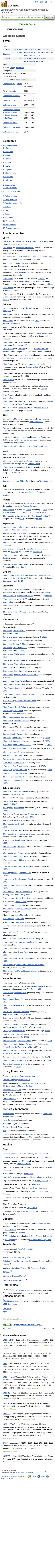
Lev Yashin (20, 905)
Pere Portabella (21, 681)
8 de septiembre (9, 1041)
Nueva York (23, 401)
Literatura (7, 1276)
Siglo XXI (42, 58)
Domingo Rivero (24, 1041)
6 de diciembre (9, 965)
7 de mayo (7, 1012)
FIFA (9, 470)
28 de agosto (8, 510)
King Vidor (28, 1174)
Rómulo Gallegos (30, 506)
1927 (21, 49)
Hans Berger (8, 1120)
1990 (22, 894)
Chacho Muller (19, 631)
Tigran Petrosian (20, 770)
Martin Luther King (22, 654)
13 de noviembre (10, 958)
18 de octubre (8, 892)
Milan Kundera (18, 730)
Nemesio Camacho (21, 1012)
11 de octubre (8, 879)
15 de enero (8, 654)
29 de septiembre (10, 564)
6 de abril (7, 734)
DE (46, 2)
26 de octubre (8, 1060)
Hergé (51, 284)
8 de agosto (8, 820)
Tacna (28, 510)
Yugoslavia (20, 248)
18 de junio (7, 773)
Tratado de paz (45, 481)
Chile (17, 437)
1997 (5, 827)
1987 (5, 810)
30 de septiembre (10, 873)
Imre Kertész (22, 938)
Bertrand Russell (10, 1127)
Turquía (44, 389)
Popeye (6, 300)
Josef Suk (18, 820)
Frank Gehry (20, 707)
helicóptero (37, 552)
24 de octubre (8, 575)
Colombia (7, 545)
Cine (12, 68)
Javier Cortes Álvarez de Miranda (30, 965)
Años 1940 (28, 55)
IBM (4, 1131)
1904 (7, 995)
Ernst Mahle (18, 640)
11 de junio (7, 762)
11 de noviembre (10, 942)
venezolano (17, 506)
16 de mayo (8, 461)
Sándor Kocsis (25, 873)
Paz (4, 1280)
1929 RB (6, 1393)
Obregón (16, 323)
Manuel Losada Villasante (28, 971)
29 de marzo (8, 720)
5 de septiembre (9, 533)
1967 (29, 713)
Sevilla (22, 457)
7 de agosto (8, 814)
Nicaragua (20, 241)
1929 (5, 1304)
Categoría (7, 1309)
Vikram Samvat (11, 112)
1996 (7, 677)
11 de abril (7, 437)
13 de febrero (8, 342)
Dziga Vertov (32, 1208)
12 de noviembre (10, 948)
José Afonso (19, 808)
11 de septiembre (10, 549)
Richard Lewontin (21, 720)
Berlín (22, 527)
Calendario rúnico (10, 132)
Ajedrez (8, 1223)
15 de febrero (8, 364)
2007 (48, 830)
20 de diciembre (9, 971)
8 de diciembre (9, 1064)
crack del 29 (18, 581)
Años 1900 (23, 52)
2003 (5, 869)
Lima (17, 481)
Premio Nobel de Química (13, 1047)
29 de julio (7, 798)
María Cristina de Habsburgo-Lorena (29, 986)
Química (6, 1261)
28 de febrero (8, 707)
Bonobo (28, 1134)
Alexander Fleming (25, 596)
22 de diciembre (9, 589)
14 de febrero (8, 349)
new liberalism (27, 1027)
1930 (39, 49)
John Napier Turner (20, 759)
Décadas (6, 54)
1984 (50, 770)
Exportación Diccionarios (9, 1476)
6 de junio (7, 755)
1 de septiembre (9, 527)
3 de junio (7, 481)
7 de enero (7, 257)
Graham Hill (20, 688)
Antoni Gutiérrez (21, 660)
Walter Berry (17, 738)
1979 (5, 875)
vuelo (21, 519)
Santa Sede (41, 333)
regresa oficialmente (30, 512)
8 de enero (7, 263)
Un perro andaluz (10, 1154)
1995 (49, 745)
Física (5, 1257)
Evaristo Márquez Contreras (26, 675)
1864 (5, 1008)
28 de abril (7, 446)
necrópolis (7, 311)
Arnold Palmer (24, 853)
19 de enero (8, 660)
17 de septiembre (10, 860)
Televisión (20, 68)
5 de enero (7, 648)
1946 (45, 1223)
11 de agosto (8, 503)
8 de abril (7, 738)
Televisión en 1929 (26, 1249)
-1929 (5, 1443)
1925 (30, 1047)
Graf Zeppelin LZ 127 (40, 516)
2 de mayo (7, 1005)
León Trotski (8, 398)
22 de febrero (8, 401)
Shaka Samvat (11, 115)
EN (41, 2)
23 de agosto (8, 824)
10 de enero (8, 269)
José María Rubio (20, 1005)
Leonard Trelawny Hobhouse (25, 1024)
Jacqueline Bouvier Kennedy (24, 791)
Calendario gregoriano (12, 84)
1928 (26, 49)
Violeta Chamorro (22, 892)
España (18, 454)
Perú (28, 481)
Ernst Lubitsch (45, 1157)
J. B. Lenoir (18, 711)
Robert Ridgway (21, 999)
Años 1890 (14, 52)
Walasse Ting (21, 885)
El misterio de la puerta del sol (15, 1211)
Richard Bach (18, 777)
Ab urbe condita (9, 91)
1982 (49, 684)
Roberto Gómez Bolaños (25, 701)
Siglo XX (32, 58)
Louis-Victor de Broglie (18, 1257)
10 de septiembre (10, 853)
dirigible (20, 516)
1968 (5, 657)
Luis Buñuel (43, 1154)
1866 (48, 1060)
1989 (44, 637)
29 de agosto (8, 516)
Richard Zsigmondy (27, 1044)
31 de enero (8, 671)
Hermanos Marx (23, 1164)
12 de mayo (8, 752)
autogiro (14, 552)
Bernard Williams (26, 866)
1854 (47, 1057)
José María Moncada (34, 241)
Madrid (29, 503)
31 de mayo (8, 1018)
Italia (22, 605)
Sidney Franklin (41, 1181)
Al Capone (26, 351)
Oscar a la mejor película (41, 1177)
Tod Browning (36, 1184)
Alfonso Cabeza (23, 932)
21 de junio (7, 1024)
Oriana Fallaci (19, 780)
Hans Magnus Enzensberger (30, 942)
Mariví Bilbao (19, 664)
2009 (24, 967)
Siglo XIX (22, 58)
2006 (47, 660)
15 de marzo (8, 993)
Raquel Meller (32, 367)
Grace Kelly (23, 952)
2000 (15, 633)
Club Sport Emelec (41, 446)
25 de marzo (8, 999)
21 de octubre (8, 898)
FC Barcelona (19, 1232)
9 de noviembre (9, 932)
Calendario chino (10, 100)
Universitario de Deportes (40, 1240)
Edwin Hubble (8, 1114)
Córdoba (6, 1086)
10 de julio (7, 489)
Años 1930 (50, 52)
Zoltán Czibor (20, 824)
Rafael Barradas (9, 1099)
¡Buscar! (49, 17)
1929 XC (6, 1414)
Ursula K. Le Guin (22, 898)
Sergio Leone (18, 637)
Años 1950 (36, 55)
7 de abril (7, 428)
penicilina (48, 596)
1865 (37, 1047)
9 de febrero (8, 314)
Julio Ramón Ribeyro (23, 840)
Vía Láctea (47, 1114)
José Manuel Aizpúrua (12, 1090)
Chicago (21, 349)
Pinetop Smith (20, 993)
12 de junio (7, 766)
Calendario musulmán (12, 127)
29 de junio (7, 780)
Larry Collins (23, 856)
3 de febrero (8, 675)
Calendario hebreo (11, 105)
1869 (28, 1014)
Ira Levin (18, 830)
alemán (27, 516)
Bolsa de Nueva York (21, 578)
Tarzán (33, 257)
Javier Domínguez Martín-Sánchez (30, 694)
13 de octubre (8, 885)
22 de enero (8, 664)
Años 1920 (40, 52)
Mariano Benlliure (25, 1086)
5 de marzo (7, 711)
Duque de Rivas (37, 1083)
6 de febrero (8, 986)
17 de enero (8, 294)
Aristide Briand (23, 533)
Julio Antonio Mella (27, 272)
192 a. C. (46, 1328)
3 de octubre (8, 1050)
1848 (47, 1031)
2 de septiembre (9, 846)
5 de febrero (8, 308)
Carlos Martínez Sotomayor (25, 814)
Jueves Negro (43, 575)
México (20, 269)
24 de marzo (8, 717)
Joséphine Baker (22, 358)
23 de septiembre (10, 1044)
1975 (5, 691)
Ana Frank (17, 766)
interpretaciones (15, 29)
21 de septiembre (10, 866)
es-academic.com (10, 4)
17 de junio (7, 770)
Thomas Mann (18, 1276)
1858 (39, 989)
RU (36, 2)
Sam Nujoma (19, 752)
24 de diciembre (9, 612)
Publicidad (29, 1472)
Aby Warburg (20, 1060)
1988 (7, 849)
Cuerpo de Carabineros (27, 440)
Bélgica (41, 279)
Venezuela (22, 408)
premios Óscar (34, 464)
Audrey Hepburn (19, 748)
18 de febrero (8, 380)
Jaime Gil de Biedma (27, 958)
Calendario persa (10, 123)
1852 (50, 1041)
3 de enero (7, 637)
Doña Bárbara (24, 1080)
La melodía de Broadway (13, 1177)
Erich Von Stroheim (38, 1188)
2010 (5, 888)
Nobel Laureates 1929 (22, 1290)
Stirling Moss (24, 860)
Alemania (29, 355)
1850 (5, 1002)
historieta (25, 281)
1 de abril (7, 419)
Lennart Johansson (25, 926)
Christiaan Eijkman (19, 1268)
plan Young (45, 592)
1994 (22, 650)
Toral (37, 321)
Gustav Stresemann (22, 1050)
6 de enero (7, 248)
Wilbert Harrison (20, 648)
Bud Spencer (20, 922)
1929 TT (6, 1456)
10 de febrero (10, 1230)
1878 (29, 1053)
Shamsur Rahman (23, 909)
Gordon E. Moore (20, 644)
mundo (39, 519)
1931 (43, 49)
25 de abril (7, 741)
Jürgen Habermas (20, 773)
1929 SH (6, 1403)
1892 (40, 1223)
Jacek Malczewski (22, 1057)
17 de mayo (8, 467)
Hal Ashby (21, 846)
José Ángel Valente (21, 741)
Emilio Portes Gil (36, 422)
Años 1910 (31, 52)
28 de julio (7, 791)
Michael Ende (24, 948)
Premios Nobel (12, 1252)
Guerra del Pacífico (13, 512)
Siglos (7, 58)
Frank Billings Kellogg (16, 1280)
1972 (5, 882)
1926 (16, 49)
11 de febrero (8, 327)
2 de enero (7, 631)
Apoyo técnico (20, 1472)
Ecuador (18, 446)
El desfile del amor (10, 1157)
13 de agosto (8, 1034)
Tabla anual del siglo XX (32, 61)
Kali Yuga (8, 118)
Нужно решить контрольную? (27, 1325)
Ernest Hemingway (11, 1076)
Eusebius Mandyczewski (25, 1034)
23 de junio (7, 777)
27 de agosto (8, 830)
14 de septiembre (10, 856)
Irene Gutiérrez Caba (22, 745)
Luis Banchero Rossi (24, 879)
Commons (12, 1304)
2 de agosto (8, 808)
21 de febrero (8, 395)
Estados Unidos (23, 461)
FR (51, 2)
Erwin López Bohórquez (25, 834)
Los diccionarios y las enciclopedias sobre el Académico (24, 11)
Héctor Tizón (20, 902)
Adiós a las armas (27, 1076)
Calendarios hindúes (11, 110)
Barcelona (30, 308)
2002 (14, 804)
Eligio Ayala (49, 564)
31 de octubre (8, 919)
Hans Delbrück (18, 1031)
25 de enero (8, 667)
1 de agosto (8, 801)
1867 (18, 1067)
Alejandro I (29, 248)
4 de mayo (7, 748)
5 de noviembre (9, 926)
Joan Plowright (21, 915)
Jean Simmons (20, 671)
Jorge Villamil (17, 755)
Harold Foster (46, 257)
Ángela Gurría (20, 717)
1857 (26, 1037)
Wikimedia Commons (14, 1301)
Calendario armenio (11, 96)
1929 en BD (8, 1340)
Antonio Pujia (18, 762)
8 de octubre (8, 1057)
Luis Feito (19, 919)
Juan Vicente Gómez (22, 345)
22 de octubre (8, 905)
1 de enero (7, 241)
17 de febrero (8, 688)
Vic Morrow (20, 684)
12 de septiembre (10, 555)
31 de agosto (8, 840)
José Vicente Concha (25, 1064)
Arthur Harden (17, 1261)
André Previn (16, 734)
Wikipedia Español (27, 24)
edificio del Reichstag (19, 530)
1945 (43, 766)
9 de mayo (7, 454)
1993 (51, 748)
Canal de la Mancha (35, 549)
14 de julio (7, 1031)
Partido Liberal (19, 567)
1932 (48, 49)
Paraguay (25, 555)
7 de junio (7, 759)
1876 (15, 1021)
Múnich (21, 355)
